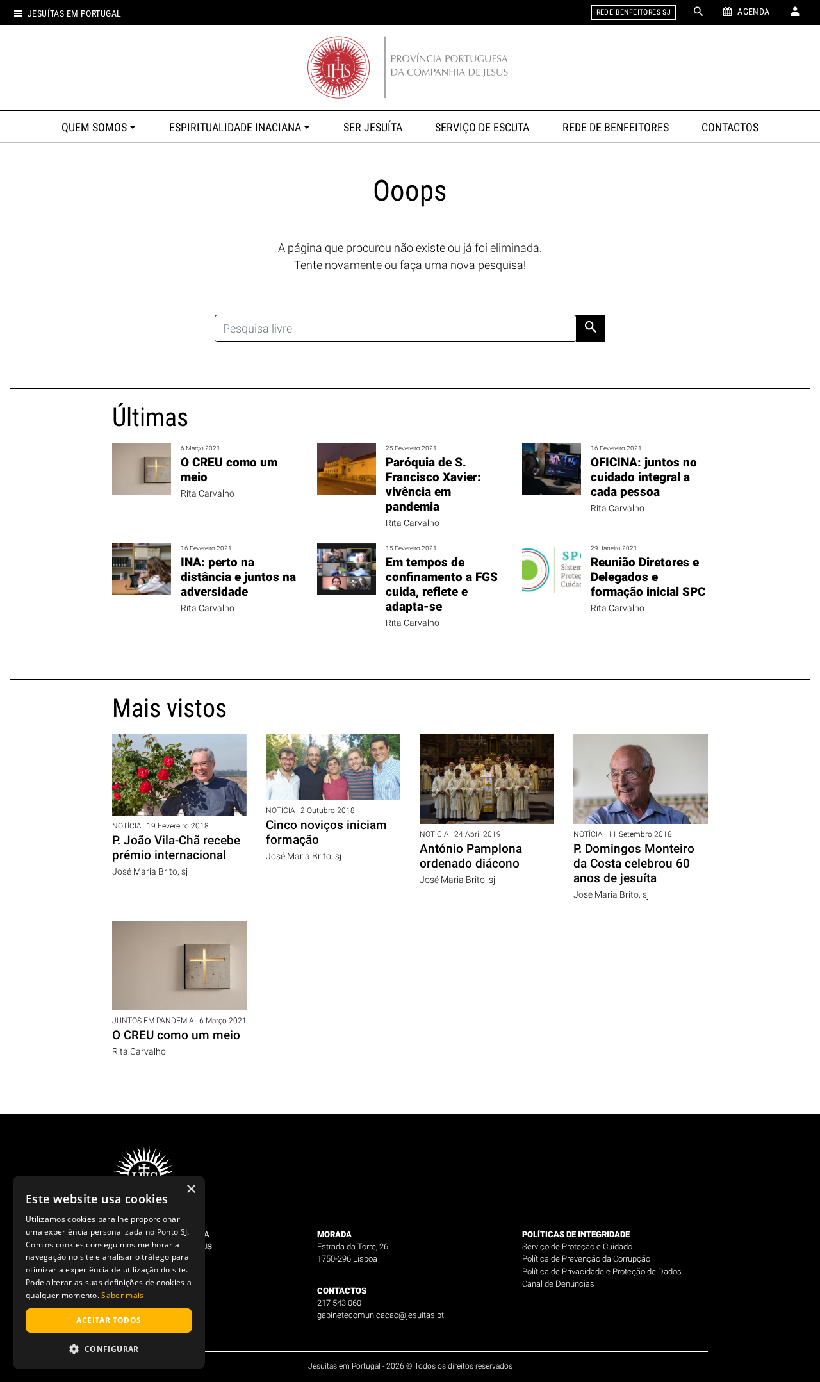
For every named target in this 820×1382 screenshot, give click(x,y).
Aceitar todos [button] (108, 1320)
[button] (109, 1348)
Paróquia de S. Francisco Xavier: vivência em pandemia (433, 484)
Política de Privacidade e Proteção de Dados (602, 1271)
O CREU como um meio (176, 1035)
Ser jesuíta (372, 127)
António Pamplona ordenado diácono (471, 856)
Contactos (729, 127)
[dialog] (109, 1272)
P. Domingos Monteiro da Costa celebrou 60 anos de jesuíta (633, 863)
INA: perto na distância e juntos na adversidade (238, 577)
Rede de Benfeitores (615, 127)
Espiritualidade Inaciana (235, 127)
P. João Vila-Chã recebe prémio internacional (176, 847)
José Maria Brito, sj (150, 871)
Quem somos (94, 127)
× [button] (190, 1189)
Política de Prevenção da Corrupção (586, 1258)
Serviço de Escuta (482, 127)
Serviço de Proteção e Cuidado (577, 1246)
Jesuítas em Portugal (74, 13)
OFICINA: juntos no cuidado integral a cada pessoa (644, 477)
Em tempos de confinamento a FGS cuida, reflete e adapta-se (442, 584)
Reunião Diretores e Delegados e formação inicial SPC (648, 577)
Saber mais (122, 1295)
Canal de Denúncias (558, 1283)
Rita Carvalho (207, 493)
